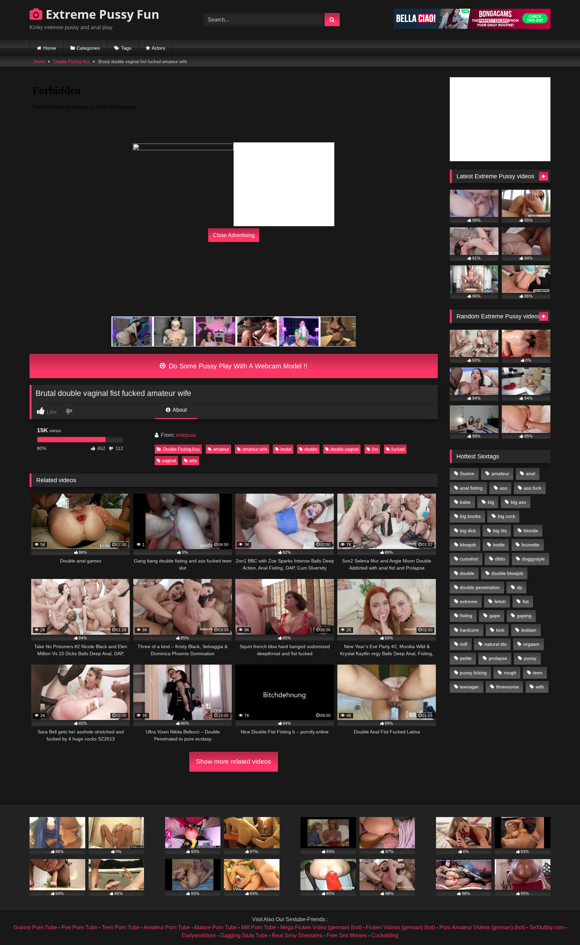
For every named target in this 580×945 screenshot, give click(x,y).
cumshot (469, 558)
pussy (530, 658)
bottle (499, 544)
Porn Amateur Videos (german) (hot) (482, 927)
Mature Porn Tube (215, 927)
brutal (286, 449)
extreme (468, 601)
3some (467, 473)
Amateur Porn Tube (167, 927)
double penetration (480, 587)
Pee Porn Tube (79, 927)
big (491, 502)
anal (530, 473)
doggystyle (533, 558)
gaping (524, 615)
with (540, 686)
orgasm (531, 644)
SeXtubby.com (547, 927)
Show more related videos (233, 761)
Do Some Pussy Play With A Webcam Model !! (237, 366)
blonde (531, 530)
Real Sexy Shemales (297, 935)
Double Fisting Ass (71, 61)
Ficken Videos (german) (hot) (400, 927)
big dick (468, 530)
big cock (506, 516)
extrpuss (186, 435)
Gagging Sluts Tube (244, 935)
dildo (500, 558)
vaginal (169, 460)
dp (519, 587)
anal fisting (471, 488)
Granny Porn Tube (35, 927)
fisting (466, 615)
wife (193, 460)
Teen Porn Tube (121, 927)
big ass (518, 502)
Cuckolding (384, 935)
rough (510, 672)
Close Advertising (234, 235)
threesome (507, 686)
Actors (158, 48)
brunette (530, 544)
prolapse (498, 658)
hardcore (469, 630)
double (310, 449)
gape (494, 615)
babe (465, 502)
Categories (88, 48)
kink (500, 630)
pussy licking (473, 672)
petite (466, 658)
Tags (126, 48)
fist (375, 449)
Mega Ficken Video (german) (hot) (320, 927)
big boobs (470, 516)
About (179, 410)
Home (49, 48)
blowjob (468, 544)
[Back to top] (559, 925)
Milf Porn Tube (258, 927)
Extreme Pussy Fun (101, 14)
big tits (500, 530)
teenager (469, 686)
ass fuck (532, 488)
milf (463, 644)
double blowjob (507, 573)
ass (503, 488)
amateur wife (254, 449)
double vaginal (344, 449)
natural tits (495, 644)
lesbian (528, 630)
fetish (500, 601)
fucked (397, 449)
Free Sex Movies (347, 935)
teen (537, 672)
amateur (221, 449)
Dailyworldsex (199, 935)
